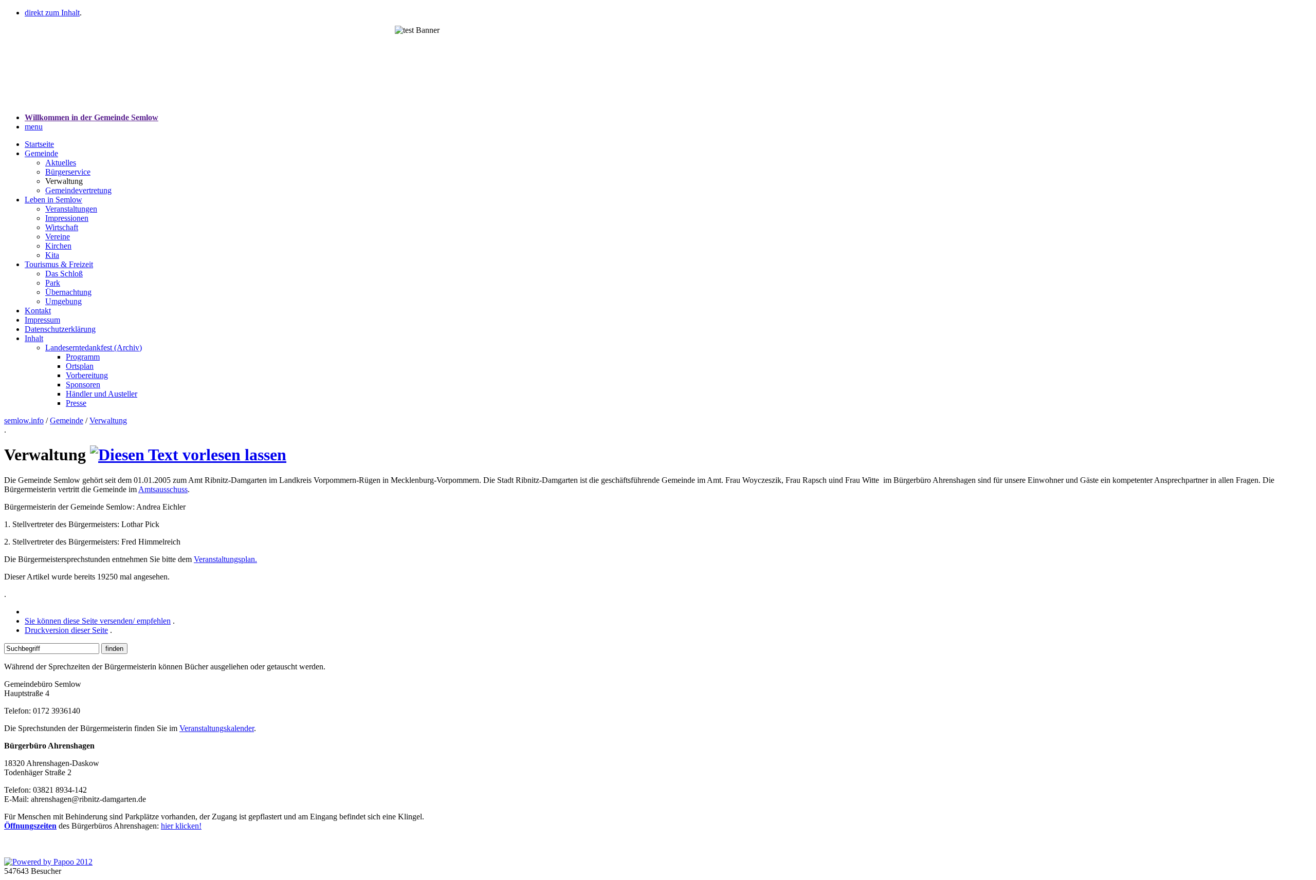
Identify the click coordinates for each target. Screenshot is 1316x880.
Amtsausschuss (163, 489)
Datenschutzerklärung (60, 329)
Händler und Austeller (101, 393)
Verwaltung (108, 420)
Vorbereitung (87, 375)
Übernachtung (68, 292)
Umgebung (63, 301)
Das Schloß (64, 273)
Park (52, 282)
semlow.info (24, 420)
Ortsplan (80, 366)
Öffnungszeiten (30, 825)
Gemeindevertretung (78, 190)
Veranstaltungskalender (216, 728)
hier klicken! (181, 825)
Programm (83, 356)
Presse (76, 403)
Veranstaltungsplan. (225, 559)
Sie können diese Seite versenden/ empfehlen (98, 620)
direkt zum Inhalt (52, 12)
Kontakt (38, 310)
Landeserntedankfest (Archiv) (93, 347)
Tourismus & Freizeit (59, 264)
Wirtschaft (61, 227)
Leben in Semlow (53, 199)
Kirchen (58, 245)
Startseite (39, 144)
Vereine (57, 236)
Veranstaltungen (71, 208)
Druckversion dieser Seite (66, 630)
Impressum (42, 319)
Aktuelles (60, 162)
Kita (52, 255)
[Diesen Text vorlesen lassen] (188, 454)
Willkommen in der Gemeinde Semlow (91, 117)
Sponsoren (83, 384)
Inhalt (34, 338)
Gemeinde (41, 153)
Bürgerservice (67, 171)
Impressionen (66, 218)
